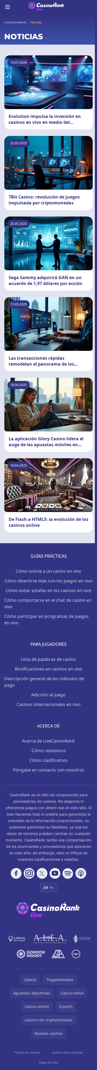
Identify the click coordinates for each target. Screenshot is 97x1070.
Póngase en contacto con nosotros (48, 770)
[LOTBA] (17, 939)
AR (45, 887)
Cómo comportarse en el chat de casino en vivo (48, 603)
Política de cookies (27, 1052)
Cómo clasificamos (48, 760)
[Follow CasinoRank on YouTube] (55, 873)
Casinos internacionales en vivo (49, 704)
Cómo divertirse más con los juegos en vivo (49, 581)
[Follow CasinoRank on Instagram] (29, 873)
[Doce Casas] (81, 939)
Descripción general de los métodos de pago (44, 682)
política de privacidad (68, 1052)
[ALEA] (50, 939)
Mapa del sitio (48, 1062)
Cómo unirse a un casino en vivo (48, 571)
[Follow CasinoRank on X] (42, 873)
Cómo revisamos (49, 751)
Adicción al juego (48, 695)
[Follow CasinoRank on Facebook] (16, 873)
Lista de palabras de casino (48, 659)
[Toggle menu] (7, 7)
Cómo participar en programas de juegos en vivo (46, 619)
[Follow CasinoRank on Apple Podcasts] (80, 873)
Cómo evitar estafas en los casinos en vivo (48, 590)
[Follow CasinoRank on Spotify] (68, 873)
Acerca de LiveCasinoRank (48, 741)
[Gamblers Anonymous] (58, 954)
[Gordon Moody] (31, 954)
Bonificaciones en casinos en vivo (48, 669)
